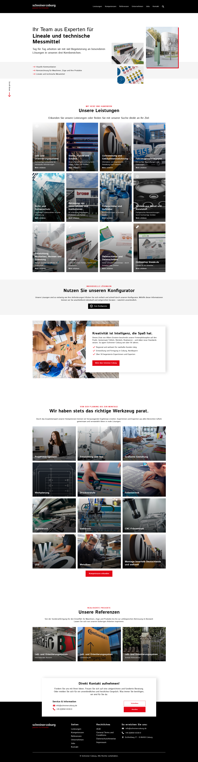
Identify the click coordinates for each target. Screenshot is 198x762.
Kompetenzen (77, 732)
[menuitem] (97, 6)
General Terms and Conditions (105, 734)
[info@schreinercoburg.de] (54, 705)
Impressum (101, 742)
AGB (98, 729)
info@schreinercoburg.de (66, 705)
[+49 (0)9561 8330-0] (54, 709)
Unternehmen (77, 739)
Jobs (73, 743)
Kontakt (74, 747)
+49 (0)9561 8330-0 (64, 709)
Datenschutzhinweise (106, 738)
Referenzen (76, 736)
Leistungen (76, 729)
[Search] (163, 6)
